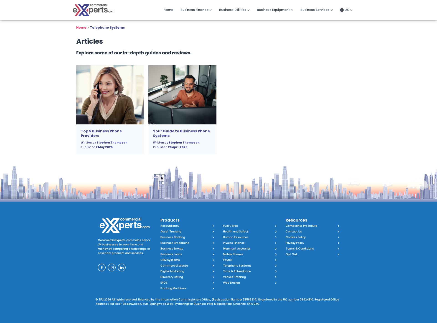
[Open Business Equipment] (292, 10)
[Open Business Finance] (211, 10)
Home (81, 27)
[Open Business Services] (331, 10)
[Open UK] (351, 10)
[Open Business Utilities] (248, 10)
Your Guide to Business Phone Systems (181, 133)
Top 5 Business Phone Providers (101, 133)
